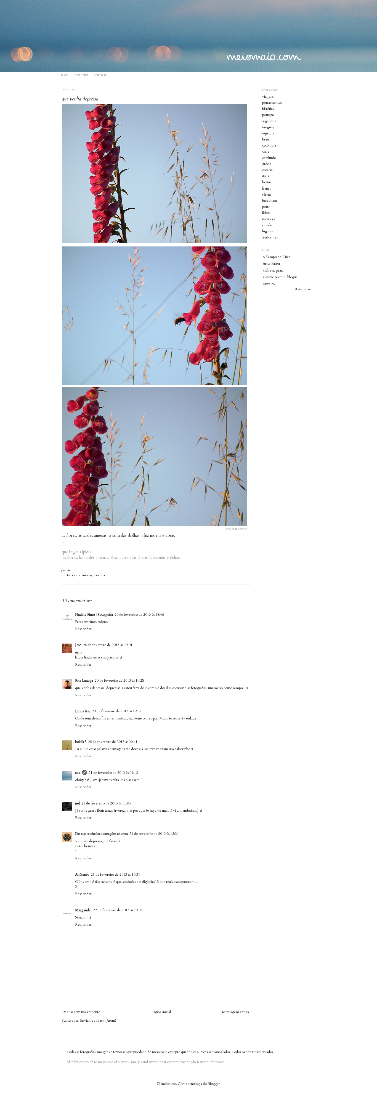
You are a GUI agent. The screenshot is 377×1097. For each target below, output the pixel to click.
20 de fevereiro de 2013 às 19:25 (119, 680)
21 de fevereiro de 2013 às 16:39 (115, 874)
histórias (86, 575)
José (78, 644)
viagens (268, 96)
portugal (268, 114)
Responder (83, 628)
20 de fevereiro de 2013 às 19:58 (116, 711)
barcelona (269, 200)
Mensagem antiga (235, 1012)
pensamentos (272, 102)
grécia (266, 163)
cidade (267, 225)
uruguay (268, 127)
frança (266, 188)
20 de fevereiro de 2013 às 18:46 (139, 614)
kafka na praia (273, 270)
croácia (267, 170)
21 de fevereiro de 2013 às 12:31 (154, 833)
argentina (269, 121)
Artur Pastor (271, 263)
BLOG (64, 75)
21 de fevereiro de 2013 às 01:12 (113, 772)
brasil (266, 139)
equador (268, 133)
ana (69, 570)
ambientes (270, 237)
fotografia (73, 575)
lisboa (266, 212)
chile (265, 151)
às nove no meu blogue (280, 277)
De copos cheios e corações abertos (101, 833)
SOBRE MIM (81, 75)
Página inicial (161, 1012)
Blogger (214, 1083)
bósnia (267, 182)
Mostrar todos (302, 289)
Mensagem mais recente (81, 1012)
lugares (267, 231)
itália (265, 176)
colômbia (269, 145)
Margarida (83, 910)
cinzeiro (269, 283)
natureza (99, 575)
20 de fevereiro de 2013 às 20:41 (112, 741)
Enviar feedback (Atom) (98, 1020)
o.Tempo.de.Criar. (277, 256)
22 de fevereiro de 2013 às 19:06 (117, 910)
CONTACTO (100, 75)
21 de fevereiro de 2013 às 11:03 (106, 803)
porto (266, 206)
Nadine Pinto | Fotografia (94, 614)
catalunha (269, 157)
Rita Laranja (84, 680)
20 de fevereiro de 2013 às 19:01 (107, 644)
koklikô (80, 741)
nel (77, 803)
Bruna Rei (82, 711)
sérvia (266, 194)
